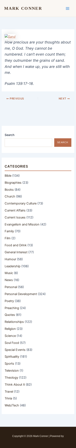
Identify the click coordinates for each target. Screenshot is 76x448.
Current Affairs (15, 210)
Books (9, 190)
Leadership (12, 266)
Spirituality (12, 356)
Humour (10, 259)
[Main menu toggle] (67, 8)
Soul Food (12, 343)
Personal (11, 287)
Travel (9, 391)
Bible (8, 176)
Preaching (12, 308)
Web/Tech (12, 405)
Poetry (9, 301)
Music (9, 273)
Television (12, 370)
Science (10, 336)
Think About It (15, 384)
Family (9, 231)
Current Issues (15, 217)
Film (8, 238)
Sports (9, 363)
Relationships (14, 322)
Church (10, 196)
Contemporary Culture (21, 203)
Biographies (13, 183)
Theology (11, 377)
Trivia (8, 398)
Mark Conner (23, 8)
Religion (10, 329)
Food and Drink (16, 245)
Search (9, 135)
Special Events (15, 350)
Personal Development (21, 294)
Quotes (10, 315)
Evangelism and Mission (22, 224)
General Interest (16, 252)
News (9, 280)
